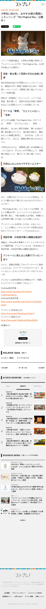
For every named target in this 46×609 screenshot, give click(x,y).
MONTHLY (37, 386)
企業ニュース (39, 596)
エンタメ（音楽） (8, 358)
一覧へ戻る (23, 367)
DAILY (8, 386)
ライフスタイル (23, 358)
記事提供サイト (7, 596)
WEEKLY (23, 386)
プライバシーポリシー (19, 593)
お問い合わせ (18, 596)
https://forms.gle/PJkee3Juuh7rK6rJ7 (17, 314)
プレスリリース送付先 (35, 593)
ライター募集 (29, 596)
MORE (22, 520)
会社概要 (7, 593)
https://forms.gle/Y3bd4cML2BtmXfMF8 (19, 320)
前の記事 (4, 367)
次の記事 (41, 367)
